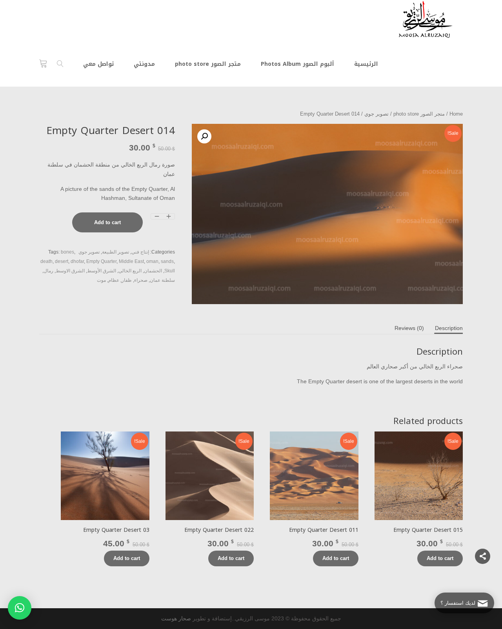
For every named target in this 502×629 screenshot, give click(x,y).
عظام (113, 280)
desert (61, 261)
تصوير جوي (376, 114)
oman (152, 261)
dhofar (77, 261)
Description (449, 328)
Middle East (131, 261)
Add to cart (107, 222)
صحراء (140, 280)
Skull (169, 271)
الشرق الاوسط (70, 271)
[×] (19, 608)
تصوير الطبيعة (115, 252)
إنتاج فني (140, 252)
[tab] (449, 328)
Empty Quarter (101, 261)
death (46, 261)
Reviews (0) (409, 328)
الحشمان (153, 271)
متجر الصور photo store (419, 114)
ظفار (127, 280)
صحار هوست (176, 618)
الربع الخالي (130, 271)
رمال (48, 271)
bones (67, 252)
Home (456, 114)
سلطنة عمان (162, 280)
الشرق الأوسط (101, 271)
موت (101, 280)
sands (167, 261)
